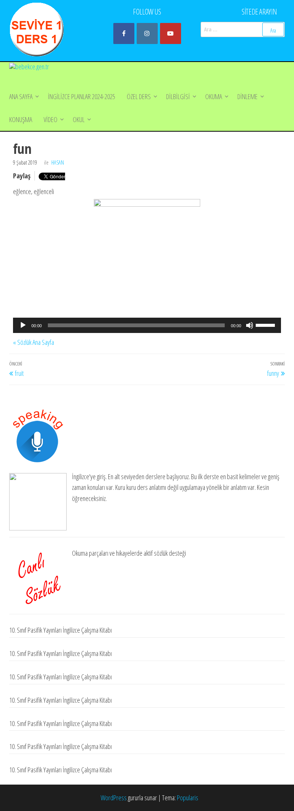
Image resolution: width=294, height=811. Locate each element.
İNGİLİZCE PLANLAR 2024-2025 (81, 96)
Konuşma (20, 119)
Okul (79, 119)
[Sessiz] (249, 325)
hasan (57, 162)
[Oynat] (23, 325)
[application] (147, 325)
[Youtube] (170, 33)
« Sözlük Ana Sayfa (33, 342)
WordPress (114, 797)
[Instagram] (147, 33)
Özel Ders (139, 96)
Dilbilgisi (178, 96)
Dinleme (247, 96)
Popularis (187, 797)
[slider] (266, 324)
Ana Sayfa (21, 96)
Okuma (213, 96)
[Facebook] (123, 33)
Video (50, 119)
